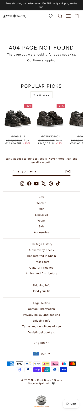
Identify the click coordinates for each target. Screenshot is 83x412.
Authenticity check (41, 250)
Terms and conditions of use (41, 326)
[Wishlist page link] (52, 16)
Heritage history (42, 244)
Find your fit (41, 291)
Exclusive (41, 214)
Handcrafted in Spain (41, 255)
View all (41, 94)
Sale (42, 226)
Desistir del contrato (41, 332)
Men (41, 208)
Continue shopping (41, 60)
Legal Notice (41, 303)
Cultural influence (41, 267)
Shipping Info (41, 285)
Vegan (41, 220)
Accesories (41, 232)
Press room (41, 261)
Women (41, 203)
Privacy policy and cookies (41, 314)
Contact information (41, 308)
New (41, 197)
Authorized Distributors (41, 273)
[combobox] (41, 354)
